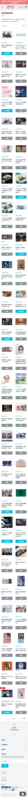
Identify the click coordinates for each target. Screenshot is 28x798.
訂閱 (5, 765)
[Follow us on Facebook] (2, 780)
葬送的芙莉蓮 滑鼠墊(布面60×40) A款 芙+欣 (6, 621)
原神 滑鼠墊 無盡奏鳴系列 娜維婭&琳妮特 (21, 333)
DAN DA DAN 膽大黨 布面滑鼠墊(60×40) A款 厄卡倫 (21, 534)
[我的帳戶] (22, 7)
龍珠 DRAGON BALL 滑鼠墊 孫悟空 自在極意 (21, 677)
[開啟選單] (2, 7)
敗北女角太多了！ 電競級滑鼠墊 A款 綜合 (21, 305)
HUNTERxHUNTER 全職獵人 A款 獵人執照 (21, 649)
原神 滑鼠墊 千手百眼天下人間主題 (6, 474)
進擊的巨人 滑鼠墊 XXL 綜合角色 (6, 360)
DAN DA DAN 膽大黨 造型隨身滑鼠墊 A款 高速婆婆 (20, 475)
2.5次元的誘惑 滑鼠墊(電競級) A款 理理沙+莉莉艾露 (6, 505)
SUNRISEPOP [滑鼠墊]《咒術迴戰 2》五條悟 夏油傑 (21, 190)
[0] (25, 7)
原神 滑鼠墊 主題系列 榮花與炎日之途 (6, 305)
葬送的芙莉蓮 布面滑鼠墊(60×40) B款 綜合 (6, 132)
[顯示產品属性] (23, 25)
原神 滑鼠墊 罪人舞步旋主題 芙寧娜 (21, 447)
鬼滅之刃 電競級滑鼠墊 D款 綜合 (6, 46)
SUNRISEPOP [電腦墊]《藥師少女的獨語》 (21, 390)
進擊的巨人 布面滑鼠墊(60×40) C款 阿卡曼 (21, 132)
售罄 (21, 53)
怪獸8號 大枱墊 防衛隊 (6, 592)
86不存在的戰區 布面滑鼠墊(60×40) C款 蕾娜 (6, 277)
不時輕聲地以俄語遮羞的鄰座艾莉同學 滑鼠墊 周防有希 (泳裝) (21, 361)
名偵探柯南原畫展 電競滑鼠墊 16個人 (21, 219)
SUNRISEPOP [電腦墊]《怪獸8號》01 (6, 533)
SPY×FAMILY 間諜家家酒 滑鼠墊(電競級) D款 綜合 (21, 621)
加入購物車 (7, 53)
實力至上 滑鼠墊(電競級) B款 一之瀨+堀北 (6, 649)
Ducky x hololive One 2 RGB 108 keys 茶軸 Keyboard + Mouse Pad (21, 47)
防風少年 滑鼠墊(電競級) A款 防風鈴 (21, 504)
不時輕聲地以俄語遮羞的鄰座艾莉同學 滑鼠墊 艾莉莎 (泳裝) (6, 391)
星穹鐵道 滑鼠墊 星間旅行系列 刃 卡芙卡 (6, 447)
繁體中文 (4, 772)
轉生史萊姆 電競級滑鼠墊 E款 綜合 (21, 276)
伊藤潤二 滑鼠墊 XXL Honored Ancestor (6, 248)
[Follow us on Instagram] (5, 780)
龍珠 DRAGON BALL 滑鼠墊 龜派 (6, 677)
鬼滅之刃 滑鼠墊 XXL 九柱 (21, 563)
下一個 (23, 718)
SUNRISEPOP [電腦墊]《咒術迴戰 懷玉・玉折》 (6, 220)
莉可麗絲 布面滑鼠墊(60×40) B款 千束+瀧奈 (6, 161)
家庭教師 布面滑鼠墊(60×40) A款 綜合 (6, 333)
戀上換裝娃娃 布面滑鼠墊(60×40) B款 (6, 75)
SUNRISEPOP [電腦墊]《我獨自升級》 (21, 103)
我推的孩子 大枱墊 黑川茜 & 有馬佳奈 (21, 419)
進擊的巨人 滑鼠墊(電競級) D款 (6, 419)
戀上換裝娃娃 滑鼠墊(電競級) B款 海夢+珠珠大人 (21, 705)
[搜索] (19, 7)
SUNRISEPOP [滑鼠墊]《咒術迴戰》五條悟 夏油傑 (6, 190)
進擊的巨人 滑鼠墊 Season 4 (20, 248)
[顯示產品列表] (26, 25)
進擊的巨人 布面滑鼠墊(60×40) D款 (21, 75)
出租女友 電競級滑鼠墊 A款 (21, 592)
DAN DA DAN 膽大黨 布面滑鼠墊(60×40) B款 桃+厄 (21, 161)
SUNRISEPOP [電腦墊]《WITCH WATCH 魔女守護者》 (6, 104)
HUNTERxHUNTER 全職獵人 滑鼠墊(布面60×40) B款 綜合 (6, 564)
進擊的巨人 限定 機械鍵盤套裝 (6, 704)
